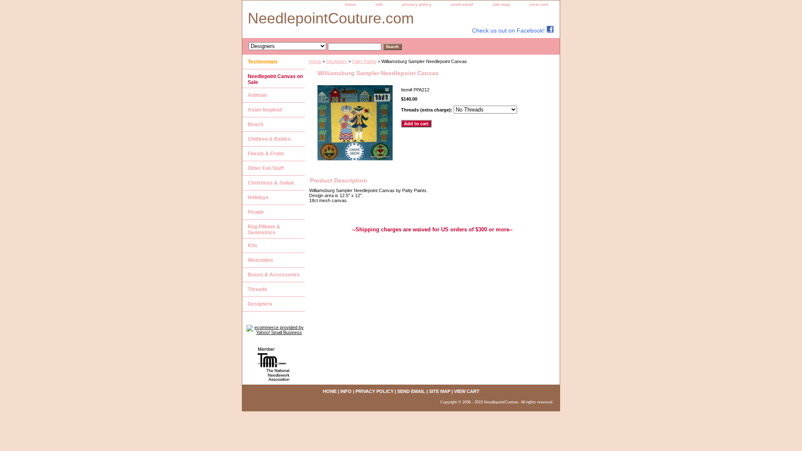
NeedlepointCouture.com (331, 18)
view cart (538, 4)
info (379, 4)
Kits (252, 245)
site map (501, 4)
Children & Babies (269, 139)
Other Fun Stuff (266, 168)
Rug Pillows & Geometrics (264, 230)
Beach (255, 124)
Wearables (260, 260)
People (256, 212)
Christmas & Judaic (271, 183)
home (350, 4)
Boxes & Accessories (274, 275)
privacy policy (416, 4)
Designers (336, 61)
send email (462, 4)
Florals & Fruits (266, 154)
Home (315, 61)
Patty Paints (364, 61)
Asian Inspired (265, 110)
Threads (257, 289)
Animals (257, 95)
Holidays (258, 197)
